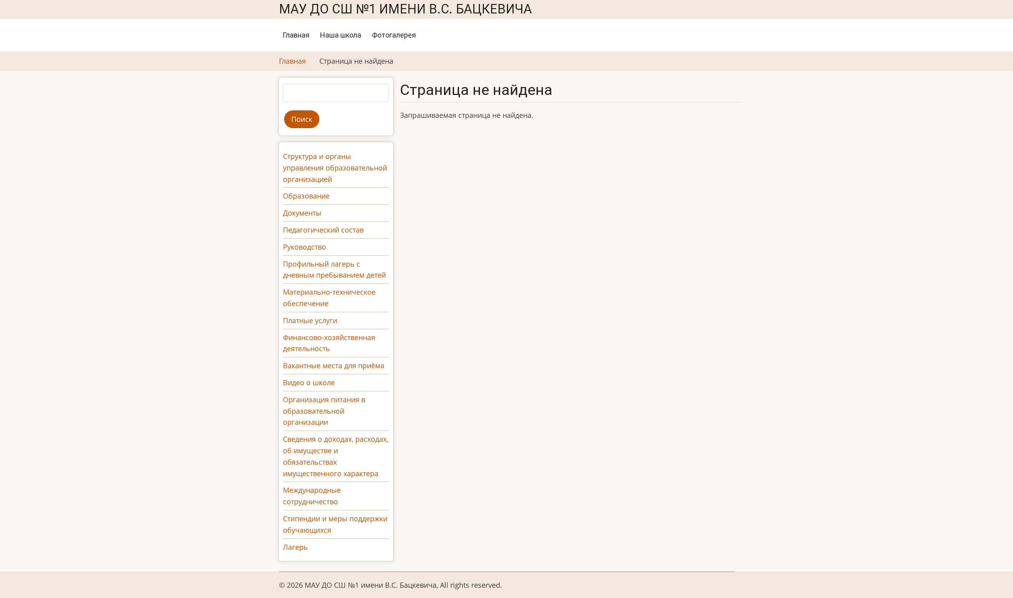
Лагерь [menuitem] (295, 547)
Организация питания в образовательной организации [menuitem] (324, 411)
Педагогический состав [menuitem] (323, 230)
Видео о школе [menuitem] (309, 382)
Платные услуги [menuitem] (310, 320)
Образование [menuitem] (306, 196)
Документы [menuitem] (302, 213)
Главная (296, 35)
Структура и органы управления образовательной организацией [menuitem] (335, 167)
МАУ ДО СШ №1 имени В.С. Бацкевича (405, 9)
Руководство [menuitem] (304, 247)
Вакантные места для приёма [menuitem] (333, 365)
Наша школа (340, 35)
